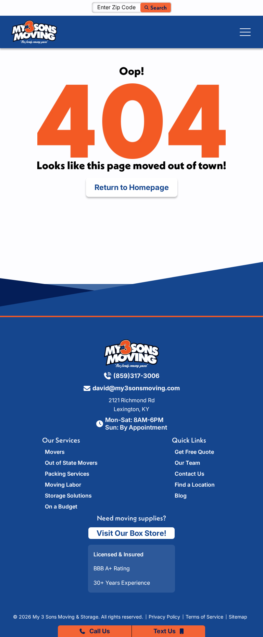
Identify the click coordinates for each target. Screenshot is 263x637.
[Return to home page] (131, 353)
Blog (181, 495)
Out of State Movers (71, 462)
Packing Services (67, 473)
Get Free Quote (194, 452)
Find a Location (195, 484)
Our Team (187, 462)
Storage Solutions (68, 495)
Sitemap (238, 616)
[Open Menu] (245, 32)
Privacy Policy (164, 616)
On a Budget (61, 506)
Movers (55, 452)
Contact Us (189, 473)
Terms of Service (204, 616)
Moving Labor (63, 484)
